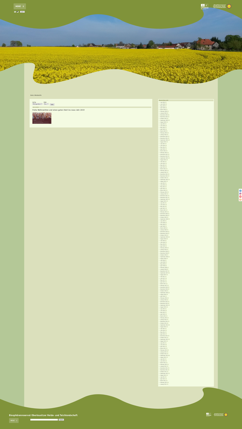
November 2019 (164, 233)
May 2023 (162, 165)
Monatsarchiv (38, 95)
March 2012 (163, 362)
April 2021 (162, 208)
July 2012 (162, 359)
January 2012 (163, 366)
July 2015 (162, 308)
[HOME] (222, 11)
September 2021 (164, 199)
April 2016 (162, 296)
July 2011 (162, 377)
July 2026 (162, 102)
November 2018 (164, 253)
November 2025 (164, 116)
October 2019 (163, 235)
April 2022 (162, 188)
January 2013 (163, 352)
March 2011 (163, 380)
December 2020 (164, 213)
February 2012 (163, 364)
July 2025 (162, 124)
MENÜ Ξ (20, 6)
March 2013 (163, 348)
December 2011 (164, 368)
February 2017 (163, 285)
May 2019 (162, 244)
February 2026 (163, 111)
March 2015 (163, 316)
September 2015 (164, 305)
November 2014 (164, 321)
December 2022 (164, 174)
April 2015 (162, 314)
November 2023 (164, 156)
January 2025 (163, 134)
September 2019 (164, 237)
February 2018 (163, 267)
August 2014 (163, 326)
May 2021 (162, 206)
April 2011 (162, 378)
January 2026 (163, 113)
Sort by (34, 102)
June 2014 (162, 330)
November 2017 (164, 271)
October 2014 (163, 323)
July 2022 (162, 183)
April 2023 (162, 167)
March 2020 (163, 228)
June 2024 (162, 145)
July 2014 (162, 328)
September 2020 (164, 219)
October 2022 (163, 177)
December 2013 (164, 335)
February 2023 (163, 170)
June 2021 (162, 204)
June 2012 (162, 361)
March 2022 (163, 190)
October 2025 (163, 118)
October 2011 (163, 371)
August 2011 (163, 375)
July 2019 (162, 240)
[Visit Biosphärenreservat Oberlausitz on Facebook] (240, 191)
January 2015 (163, 319)
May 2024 (162, 147)
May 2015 (162, 312)
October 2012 (163, 353)
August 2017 (163, 274)
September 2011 (164, 373)
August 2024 (163, 141)
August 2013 (163, 341)
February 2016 (163, 298)
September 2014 (164, 325)
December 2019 (164, 231)
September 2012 (164, 355)
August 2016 (163, 294)
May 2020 (162, 224)
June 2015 (162, 310)
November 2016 (164, 289)
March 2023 (163, 168)
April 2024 (162, 149)
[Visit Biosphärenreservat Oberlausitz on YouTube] (240, 197)
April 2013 (162, 346)
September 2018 (164, 256)
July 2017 (162, 276)
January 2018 (163, 269)
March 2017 (163, 283)
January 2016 (163, 299)
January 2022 (163, 194)
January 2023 (163, 172)
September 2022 (164, 179)
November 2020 (164, 215)
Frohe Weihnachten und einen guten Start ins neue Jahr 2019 (58, 110)
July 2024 (162, 143)
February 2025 (163, 133)
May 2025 (162, 127)
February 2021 (163, 212)
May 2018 (162, 264)
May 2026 (162, 106)
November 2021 (164, 197)
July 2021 (162, 203)
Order (45, 102)
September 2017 (164, 273)
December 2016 (164, 287)
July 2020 (162, 220)
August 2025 (163, 122)
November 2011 (164, 370)
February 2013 (163, 350)
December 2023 (164, 154)
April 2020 (162, 226)
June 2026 (162, 104)
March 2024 (163, 150)
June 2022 (162, 185)
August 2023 (163, 159)
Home (31, 95)
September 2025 (164, 120)
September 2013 (164, 339)
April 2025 (162, 129)
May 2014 (162, 332)
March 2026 (163, 109)
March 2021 (163, 210)
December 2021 (164, 195)
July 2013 (162, 343)
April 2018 (162, 265)
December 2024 (164, 136)
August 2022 (163, 181)
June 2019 (162, 242)
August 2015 (163, 307)
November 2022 (164, 176)
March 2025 (163, 131)
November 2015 (164, 303)
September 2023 (164, 158)
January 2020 (163, 229)
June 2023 (162, 163)
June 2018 (162, 262)
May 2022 (162, 186)
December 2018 (164, 251)
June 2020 (162, 222)
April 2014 (162, 334)
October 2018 (163, 255)
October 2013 (163, 337)
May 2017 (162, 280)
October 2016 (163, 291)
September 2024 (164, 140)
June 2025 (162, 125)
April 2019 (162, 246)
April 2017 (162, 282)
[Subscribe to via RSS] (240, 200)
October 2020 (163, 217)
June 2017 (162, 278)
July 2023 (162, 161)
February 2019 (163, 247)
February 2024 (163, 152)
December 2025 (164, 115)
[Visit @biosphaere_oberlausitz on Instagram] (240, 194)
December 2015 (164, 301)
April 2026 (162, 107)
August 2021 (163, 201)
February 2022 (163, 192)
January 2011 (163, 384)
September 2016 (164, 292)
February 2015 (163, 317)
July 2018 (162, 260)
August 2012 (163, 357)
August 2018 (163, 258)
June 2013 (162, 344)
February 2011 (163, 382)
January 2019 (163, 249)
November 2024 (164, 138)
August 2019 (163, 238)
